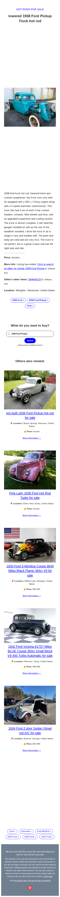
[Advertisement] (30, 56)
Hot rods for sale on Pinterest (39, 881)
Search (30, 341)
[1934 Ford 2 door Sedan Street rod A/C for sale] (30, 724)
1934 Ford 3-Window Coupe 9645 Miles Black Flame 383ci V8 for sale (30, 570)
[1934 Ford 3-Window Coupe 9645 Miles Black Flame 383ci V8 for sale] (30, 562)
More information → (32, 438)
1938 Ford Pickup (37, 300)
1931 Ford (46, 837)
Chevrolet (25, 831)
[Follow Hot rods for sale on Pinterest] (30, 889)
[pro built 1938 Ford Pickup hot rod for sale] (30, 409)
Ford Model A (43, 831)
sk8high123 (34, 279)
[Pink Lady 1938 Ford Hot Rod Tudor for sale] (30, 489)
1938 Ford (17, 300)
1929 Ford (29, 837)
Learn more (48, 876)
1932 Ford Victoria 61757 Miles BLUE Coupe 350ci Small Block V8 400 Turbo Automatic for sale (30, 651)
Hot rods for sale (30, 9)
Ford (29, 305)
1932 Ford (12, 837)
